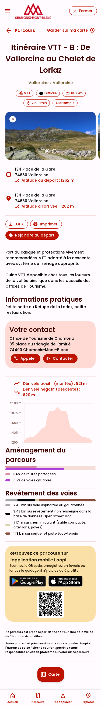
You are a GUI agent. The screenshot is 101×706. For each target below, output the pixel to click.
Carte (54, 674)
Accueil (12, 702)
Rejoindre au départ (34, 235)
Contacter (63, 358)
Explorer (88, 702)
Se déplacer (63, 702)
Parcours (25, 30)
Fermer (86, 11)
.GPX (19, 224)
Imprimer (49, 224)
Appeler (28, 358)
